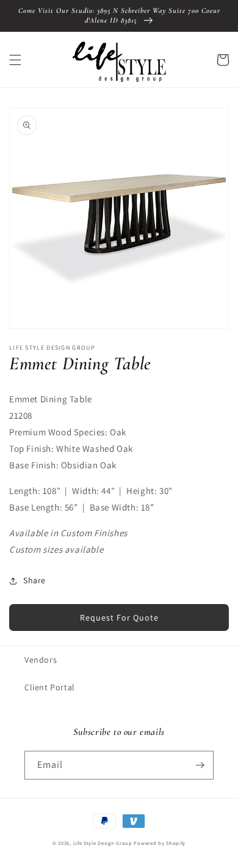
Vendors (40, 659)
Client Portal (49, 687)
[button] (15, 59)
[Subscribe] (199, 765)
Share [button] (34, 580)
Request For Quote (119, 617)
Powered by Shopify (160, 842)
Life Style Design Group (102, 842)
